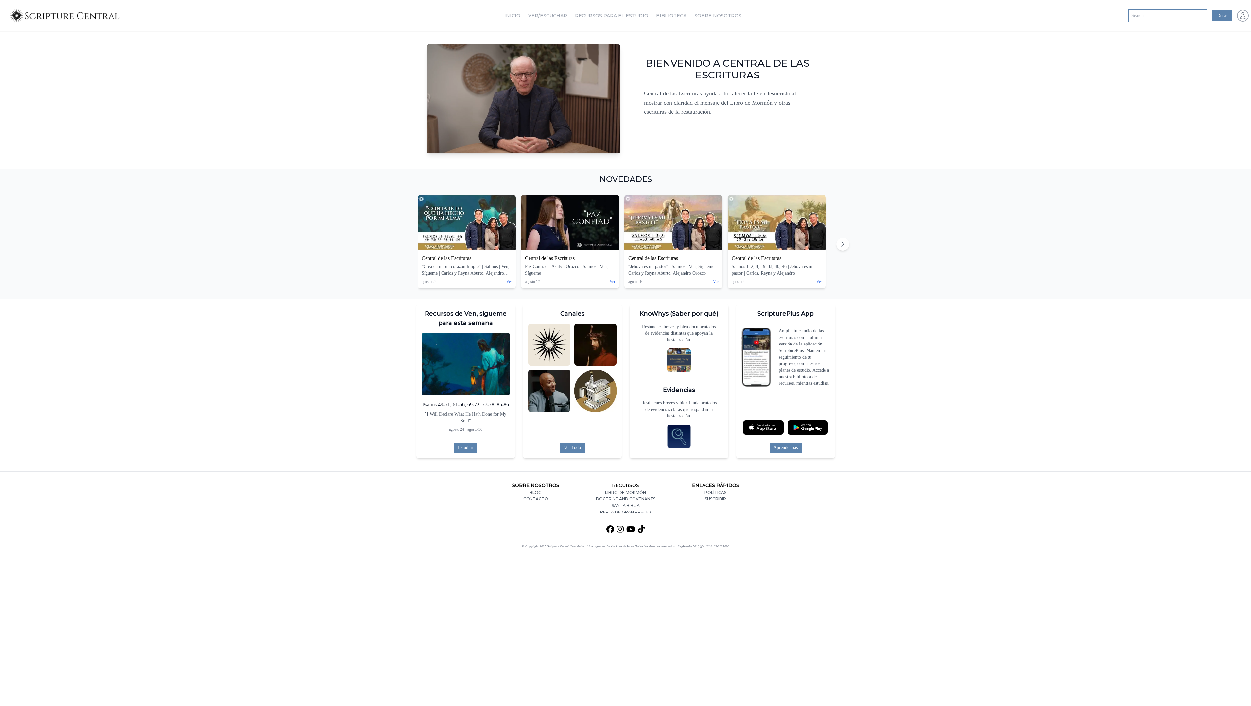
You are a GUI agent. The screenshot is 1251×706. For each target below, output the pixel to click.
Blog (536, 492)
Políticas (715, 492)
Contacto (535, 498)
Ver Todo (572, 447)
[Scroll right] (842, 244)
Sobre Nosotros (717, 16)
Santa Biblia (626, 505)
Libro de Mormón (625, 492)
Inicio (512, 16)
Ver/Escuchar (547, 16)
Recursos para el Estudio (611, 16)
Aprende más (785, 447)
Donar (1222, 15)
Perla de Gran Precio (625, 512)
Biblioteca (671, 16)
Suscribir (715, 498)
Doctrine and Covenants (625, 498)
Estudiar (465, 447)
